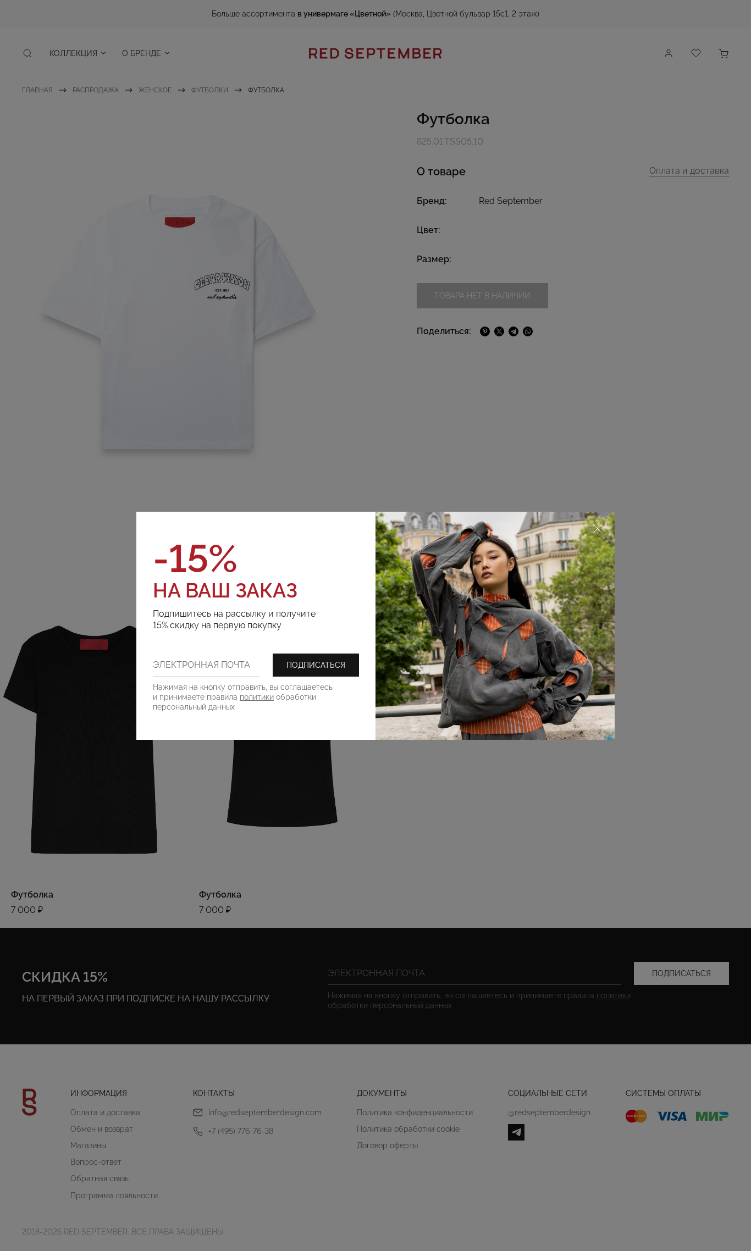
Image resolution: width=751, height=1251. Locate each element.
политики (257, 697)
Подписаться (315, 665)
